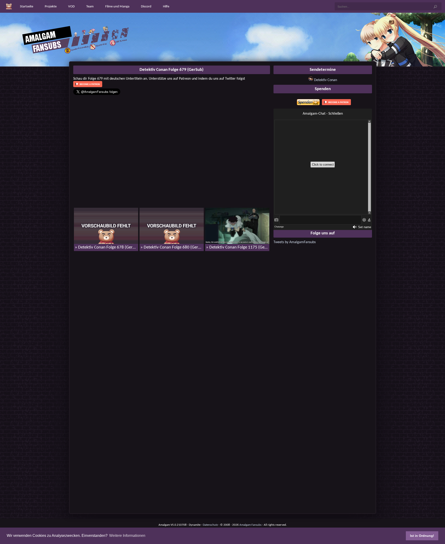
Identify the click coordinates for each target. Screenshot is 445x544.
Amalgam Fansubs (250, 524)
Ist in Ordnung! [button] (422, 536)
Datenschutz (210, 524)
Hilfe (166, 6)
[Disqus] (171, 314)
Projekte (51, 6)
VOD (71, 6)
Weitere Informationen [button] (127, 536)
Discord (146, 6)
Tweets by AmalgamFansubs (294, 242)
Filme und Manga (117, 6)
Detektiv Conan (325, 80)
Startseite (26, 6)
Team (90, 6)
